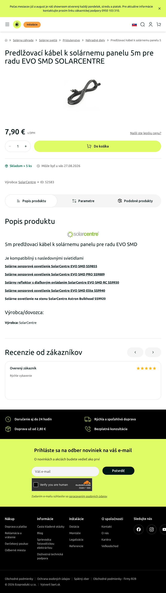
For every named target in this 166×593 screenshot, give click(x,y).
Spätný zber (81, 578)
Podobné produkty (138, 201)
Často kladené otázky (50, 526)
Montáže (75, 533)
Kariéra (106, 539)
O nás (105, 533)
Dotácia (74, 526)
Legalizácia (76, 539)
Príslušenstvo (71, 40)
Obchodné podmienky (19, 578)
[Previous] (135, 352)
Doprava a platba (16, 526)
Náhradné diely (95, 40)
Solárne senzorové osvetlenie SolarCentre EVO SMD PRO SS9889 (55, 274)
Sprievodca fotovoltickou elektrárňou (45, 543)
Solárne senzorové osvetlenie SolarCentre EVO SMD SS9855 (51, 266)
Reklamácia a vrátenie (13, 535)
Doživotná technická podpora (50, 556)
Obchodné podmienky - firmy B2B (114, 578)
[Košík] (158, 24)
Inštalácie (32, 24)
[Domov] (17, 24)
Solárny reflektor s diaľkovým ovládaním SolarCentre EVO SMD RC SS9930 (62, 282)
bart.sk (55, 584)
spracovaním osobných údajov (88, 496)
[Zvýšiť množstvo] (26, 146)
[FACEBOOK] (139, 529)
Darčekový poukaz (16, 543)
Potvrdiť (118, 471)
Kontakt (107, 526)
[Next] (153, 352)
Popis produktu (34, 201)
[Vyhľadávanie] (142, 24)
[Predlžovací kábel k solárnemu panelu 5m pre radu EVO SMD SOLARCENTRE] (83, 91)
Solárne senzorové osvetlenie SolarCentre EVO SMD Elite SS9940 (55, 291)
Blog (40, 533)
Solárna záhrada (23, 40)
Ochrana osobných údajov (53, 578)
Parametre (86, 201)
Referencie (76, 546)
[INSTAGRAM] (151, 529)
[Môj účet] (150, 24)
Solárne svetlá (48, 40)
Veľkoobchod (110, 546)
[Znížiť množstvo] (10, 146)
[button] (145, 133)
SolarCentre (27, 182)
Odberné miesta (15, 550)
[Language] (134, 24)
